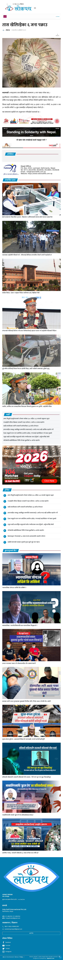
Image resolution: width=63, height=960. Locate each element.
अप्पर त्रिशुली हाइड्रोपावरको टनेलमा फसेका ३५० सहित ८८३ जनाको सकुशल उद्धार (26, 418)
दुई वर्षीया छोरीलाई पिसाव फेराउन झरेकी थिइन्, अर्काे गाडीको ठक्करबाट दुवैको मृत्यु (25, 368)
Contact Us (17, 957)
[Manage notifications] (59, 956)
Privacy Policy (21, 957)
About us (4, 957)
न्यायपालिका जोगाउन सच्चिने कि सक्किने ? (14, 587)
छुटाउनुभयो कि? (10, 550)
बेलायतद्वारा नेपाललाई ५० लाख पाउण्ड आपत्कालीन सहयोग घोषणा (26, 536)
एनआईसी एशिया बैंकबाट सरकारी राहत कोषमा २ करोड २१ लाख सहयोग (23, 422)
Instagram (8, 952)
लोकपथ (8, 30)
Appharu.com (50, 958)
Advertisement (10, 957)
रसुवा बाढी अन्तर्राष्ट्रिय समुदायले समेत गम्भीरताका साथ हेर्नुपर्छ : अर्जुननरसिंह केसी (26, 436)
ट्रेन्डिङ (7, 490)
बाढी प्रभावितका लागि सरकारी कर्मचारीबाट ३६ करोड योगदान (20, 426)
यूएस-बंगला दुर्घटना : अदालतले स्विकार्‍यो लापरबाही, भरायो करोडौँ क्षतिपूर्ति (23, 739)
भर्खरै (8, 414)
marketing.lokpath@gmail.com (13, 929)
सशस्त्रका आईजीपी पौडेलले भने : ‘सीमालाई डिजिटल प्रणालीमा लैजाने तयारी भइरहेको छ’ (27, 255)
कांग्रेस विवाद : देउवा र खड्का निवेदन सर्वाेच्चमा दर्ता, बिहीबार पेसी (20, 293)
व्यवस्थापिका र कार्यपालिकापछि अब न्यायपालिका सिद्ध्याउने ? (19, 625)
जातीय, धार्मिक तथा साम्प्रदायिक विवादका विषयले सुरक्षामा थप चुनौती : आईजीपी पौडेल (27, 406)
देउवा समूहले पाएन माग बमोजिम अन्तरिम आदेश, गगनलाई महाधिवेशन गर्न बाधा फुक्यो (27, 433)
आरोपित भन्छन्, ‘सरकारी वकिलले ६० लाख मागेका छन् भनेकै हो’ (20, 853)
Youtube (7, 945)
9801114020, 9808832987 (12, 926)
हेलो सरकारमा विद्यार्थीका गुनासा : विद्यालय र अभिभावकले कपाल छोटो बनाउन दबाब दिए (27, 217)
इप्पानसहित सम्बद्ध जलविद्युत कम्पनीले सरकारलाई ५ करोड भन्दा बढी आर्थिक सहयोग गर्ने (28, 429)
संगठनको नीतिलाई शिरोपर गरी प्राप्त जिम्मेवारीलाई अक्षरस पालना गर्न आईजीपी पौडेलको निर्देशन (29, 330)
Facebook (8, 942)
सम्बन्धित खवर (10, 180)
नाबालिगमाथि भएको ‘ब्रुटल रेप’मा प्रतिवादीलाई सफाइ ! (17, 815)
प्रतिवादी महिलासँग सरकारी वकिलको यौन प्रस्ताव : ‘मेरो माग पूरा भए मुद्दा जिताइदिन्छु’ (26, 777)
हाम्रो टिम (31, 933)
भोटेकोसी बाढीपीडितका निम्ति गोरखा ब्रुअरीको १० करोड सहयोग (21, 440)
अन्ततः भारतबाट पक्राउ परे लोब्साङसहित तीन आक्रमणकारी (19, 663)
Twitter (7, 948)
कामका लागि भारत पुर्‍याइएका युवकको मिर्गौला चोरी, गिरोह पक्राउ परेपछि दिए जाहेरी (26, 701)
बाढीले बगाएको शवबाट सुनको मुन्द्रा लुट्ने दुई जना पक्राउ (24, 542)
